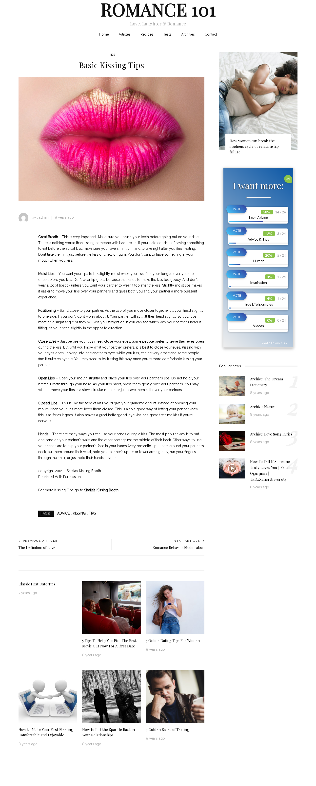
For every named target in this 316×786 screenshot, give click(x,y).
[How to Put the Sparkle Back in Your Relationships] (111, 696)
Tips (111, 54)
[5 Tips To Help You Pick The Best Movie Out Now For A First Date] (111, 607)
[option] (258, 105)
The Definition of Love (37, 547)
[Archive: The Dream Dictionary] (232, 386)
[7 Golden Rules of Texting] (175, 696)
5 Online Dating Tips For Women (173, 640)
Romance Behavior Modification (178, 547)
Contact (211, 34)
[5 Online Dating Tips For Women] (175, 607)
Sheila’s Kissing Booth (101, 490)
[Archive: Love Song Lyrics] (232, 441)
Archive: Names (263, 406)
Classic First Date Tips (37, 583)
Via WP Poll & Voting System (274, 343)
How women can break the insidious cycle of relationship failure (254, 146)
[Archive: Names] (232, 413)
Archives (188, 34)
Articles (125, 34)
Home (104, 34)
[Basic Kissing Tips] (111, 139)
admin (44, 217)
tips (92, 513)
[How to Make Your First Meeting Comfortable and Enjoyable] (48, 696)
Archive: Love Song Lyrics (271, 434)
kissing (79, 513)
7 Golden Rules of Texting (167, 729)
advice (63, 513)
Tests (167, 34)
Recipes (146, 34)
